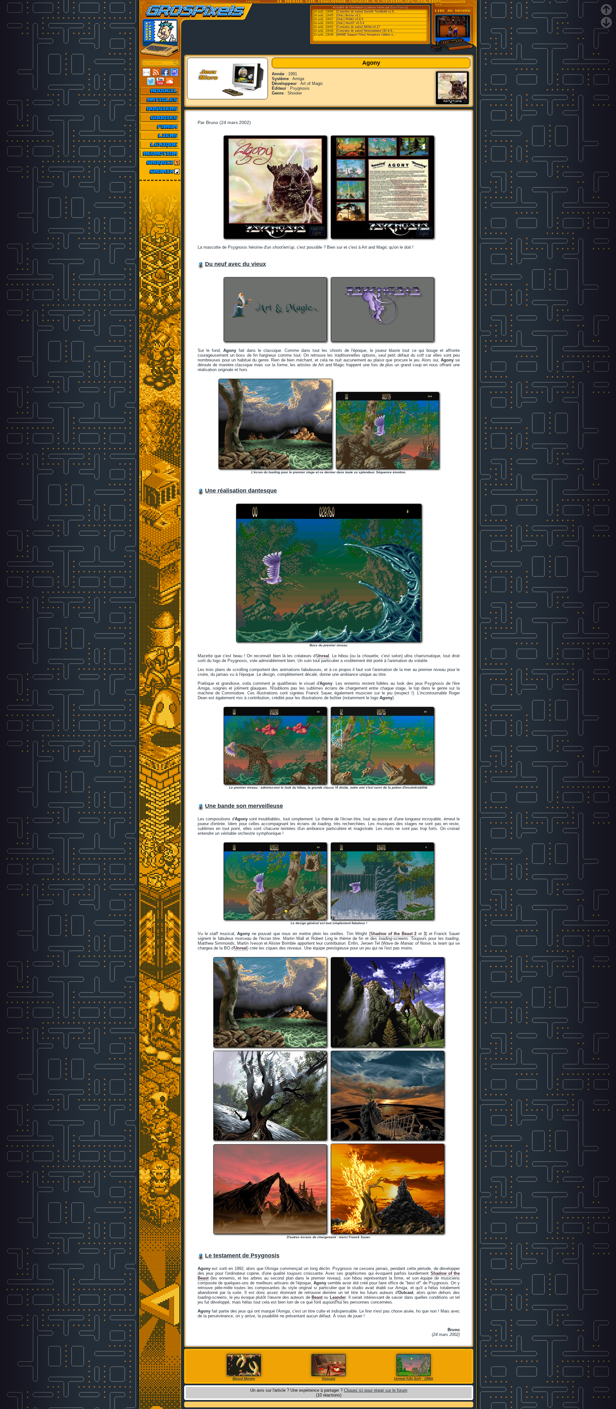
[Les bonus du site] (160, 117)
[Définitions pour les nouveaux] (160, 144)
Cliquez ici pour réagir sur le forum (375, 1390)
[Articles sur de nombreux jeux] (160, 99)
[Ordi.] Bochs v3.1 (348, 15)
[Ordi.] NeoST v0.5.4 (350, 23)
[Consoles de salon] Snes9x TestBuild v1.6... (366, 11)
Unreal (322, 655)
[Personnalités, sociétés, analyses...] (160, 108)
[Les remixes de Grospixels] (160, 171)
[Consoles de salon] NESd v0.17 (358, 27)
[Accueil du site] (160, 90)
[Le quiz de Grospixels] (160, 162)
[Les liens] (160, 135)
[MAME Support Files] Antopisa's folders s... (366, 34)
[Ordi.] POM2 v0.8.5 (349, 19)
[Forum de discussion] (160, 126)
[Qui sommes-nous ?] (160, 153)
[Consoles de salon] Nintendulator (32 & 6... (365, 30)
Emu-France (398, 7)
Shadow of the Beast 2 (393, 933)
